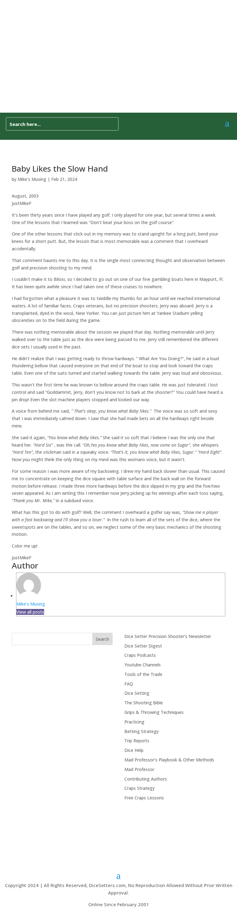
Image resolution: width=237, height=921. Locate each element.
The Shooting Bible (143, 703)
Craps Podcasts (140, 655)
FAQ (128, 684)
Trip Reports (136, 741)
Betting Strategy (141, 731)
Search (102, 639)
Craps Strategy (139, 788)
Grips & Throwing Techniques (154, 712)
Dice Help (133, 750)
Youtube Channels (142, 665)
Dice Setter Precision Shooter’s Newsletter (167, 636)
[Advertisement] (118, 66)
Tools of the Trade (143, 674)
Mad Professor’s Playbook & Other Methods (169, 760)
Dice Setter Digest (143, 646)
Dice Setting (136, 693)
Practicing (134, 722)
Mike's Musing (32, 179)
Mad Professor (139, 769)
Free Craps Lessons (144, 798)
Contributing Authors (145, 779)
